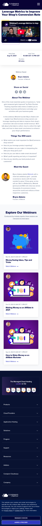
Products (7, 404)
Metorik (30, 174)
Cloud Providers (9, 413)
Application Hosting (10, 422)
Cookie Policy (19, 510)
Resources (7, 456)
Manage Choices (21, 518)
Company (7, 482)
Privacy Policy (8, 510)
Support (6, 448)
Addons (6, 465)
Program (7, 439)
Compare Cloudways (11, 474)
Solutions (7, 430)
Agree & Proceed (21, 522)
